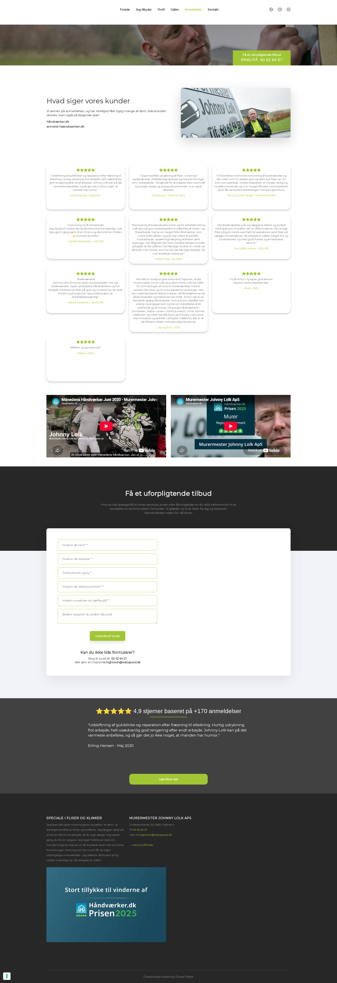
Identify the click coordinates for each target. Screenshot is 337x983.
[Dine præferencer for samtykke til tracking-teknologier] (7, 976)
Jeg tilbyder (144, 9)
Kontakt (213, 9)
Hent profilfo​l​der (142, 844)
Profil (161, 9)
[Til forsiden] (63, 12)
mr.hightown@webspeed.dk (121, 662)
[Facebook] (271, 9)
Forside (125, 9)
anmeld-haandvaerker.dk (65, 126)
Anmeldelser (193, 9)
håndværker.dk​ (58, 121)
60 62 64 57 (119, 658)
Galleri (175, 9)
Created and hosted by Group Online (168, 977)
